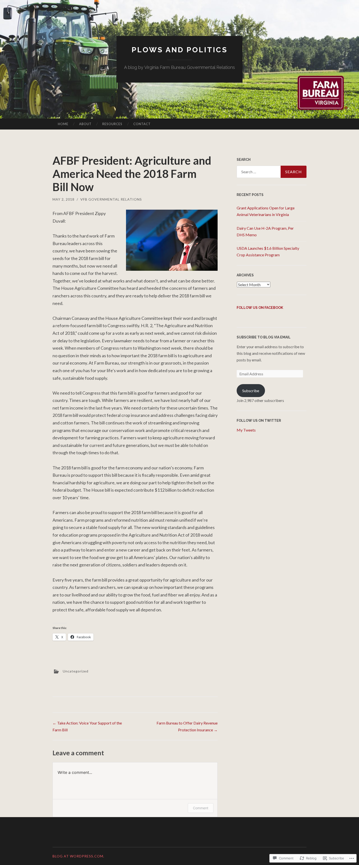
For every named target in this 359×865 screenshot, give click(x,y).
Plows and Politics (180, 49)
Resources (112, 124)
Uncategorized (75, 671)
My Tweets (246, 430)
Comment (200, 808)
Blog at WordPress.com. (78, 856)
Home (63, 124)
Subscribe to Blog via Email (264, 337)
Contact (142, 124)
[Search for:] (271, 172)
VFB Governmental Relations (111, 199)
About (85, 124)
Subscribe (250, 390)
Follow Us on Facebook (260, 308)
